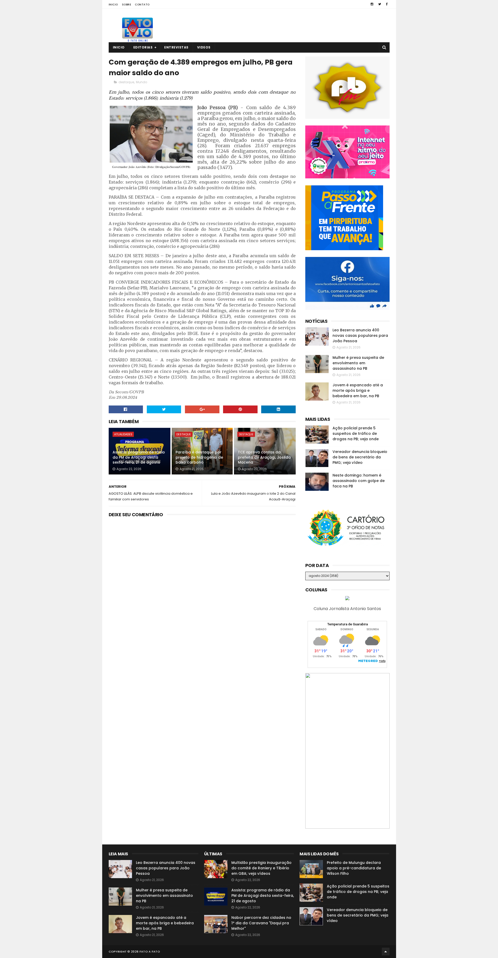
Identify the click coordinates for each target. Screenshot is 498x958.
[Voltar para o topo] (386, 951)
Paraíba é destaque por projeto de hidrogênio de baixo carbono (199, 457)
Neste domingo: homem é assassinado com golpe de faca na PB (359, 481)
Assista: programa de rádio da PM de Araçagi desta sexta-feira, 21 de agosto (139, 457)
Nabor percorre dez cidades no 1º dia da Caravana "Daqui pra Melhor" (261, 923)
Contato (142, 4)
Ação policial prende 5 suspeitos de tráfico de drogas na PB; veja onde (356, 433)
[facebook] (387, 4)
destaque (126, 82)
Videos (204, 47)
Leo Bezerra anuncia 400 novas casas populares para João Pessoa (360, 335)
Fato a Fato (150, 951)
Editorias (143, 47)
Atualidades (123, 434)
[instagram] (372, 4)
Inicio (113, 4)
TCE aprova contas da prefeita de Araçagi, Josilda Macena (264, 457)
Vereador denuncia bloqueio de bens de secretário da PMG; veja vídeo (360, 457)
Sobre (126, 4)
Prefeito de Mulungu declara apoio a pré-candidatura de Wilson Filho (354, 868)
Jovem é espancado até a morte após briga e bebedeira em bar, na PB (358, 390)
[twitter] (379, 4)
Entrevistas (176, 47)
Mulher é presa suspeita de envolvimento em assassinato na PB (358, 363)
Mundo (141, 82)
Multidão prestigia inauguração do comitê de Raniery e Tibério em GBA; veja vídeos (261, 868)
